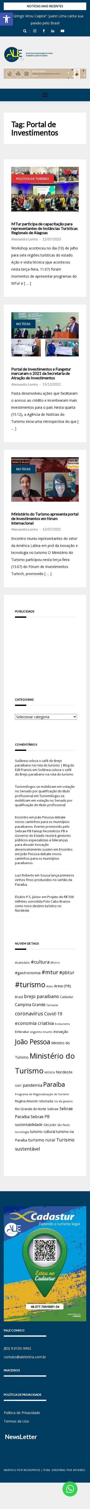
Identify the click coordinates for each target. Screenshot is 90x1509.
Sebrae (52, 1109)
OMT (18, 1085)
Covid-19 (53, 1014)
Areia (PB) (62, 985)
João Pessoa (32, 1041)
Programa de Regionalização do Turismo (42, 1094)
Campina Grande (30, 1004)
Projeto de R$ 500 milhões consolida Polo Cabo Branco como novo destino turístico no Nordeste (44, 904)
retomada (46, 1101)
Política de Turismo (32, 179)
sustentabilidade (28, 1124)
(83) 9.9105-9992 (17, 1348)
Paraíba (54, 1084)
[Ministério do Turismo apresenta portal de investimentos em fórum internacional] (45, 479)
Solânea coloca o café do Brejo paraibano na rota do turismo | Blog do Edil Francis (44, 765)
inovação (61, 1031)
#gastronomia (27, 972)
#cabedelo (22, 962)
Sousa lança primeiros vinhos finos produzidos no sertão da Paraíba (44, 880)
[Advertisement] (45, 650)
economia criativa (34, 1023)
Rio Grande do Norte (30, 1109)
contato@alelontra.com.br (25, 1357)
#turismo (30, 984)
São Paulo (63, 1125)
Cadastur (66, 997)
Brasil (19, 997)
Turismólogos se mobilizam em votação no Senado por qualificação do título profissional (45, 791)
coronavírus (29, 1013)
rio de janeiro (63, 1101)
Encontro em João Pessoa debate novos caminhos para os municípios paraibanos (43, 856)
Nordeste (64, 1071)
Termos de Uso (16, 1421)
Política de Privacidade (22, 1412)
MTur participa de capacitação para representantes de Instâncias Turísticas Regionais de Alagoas (44, 228)
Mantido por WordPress (22, 1470)
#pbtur (66, 972)
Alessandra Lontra (24, 239)
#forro (55, 962)
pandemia (32, 1085)
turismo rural (41, 1140)
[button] (6, 19)
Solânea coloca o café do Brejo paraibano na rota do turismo (44, 771)
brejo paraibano (41, 996)
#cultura (40, 962)
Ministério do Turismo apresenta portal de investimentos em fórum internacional (44, 518)
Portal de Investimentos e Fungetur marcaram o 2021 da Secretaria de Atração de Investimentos (41, 373)
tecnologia (22, 1132)
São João (50, 1125)
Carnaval (52, 1005)
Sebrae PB (40, 1116)
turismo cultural (42, 1131)
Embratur (22, 1031)
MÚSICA (49, 1072)
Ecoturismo (62, 1024)
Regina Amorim (26, 1101)
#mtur (50, 972)
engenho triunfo (41, 1032)
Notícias (23, 324)
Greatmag (59, 1470)
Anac (49, 986)
